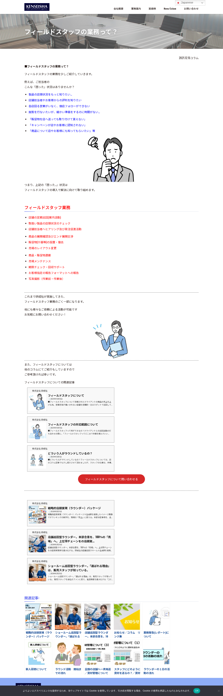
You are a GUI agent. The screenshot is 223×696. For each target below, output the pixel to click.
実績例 (152, 8)
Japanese (186, 2)
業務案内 (136, 8)
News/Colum (170, 8)
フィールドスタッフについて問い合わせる (111, 479)
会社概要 (118, 8)
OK (196, 690)
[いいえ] (218, 691)
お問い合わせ (191, 8)
